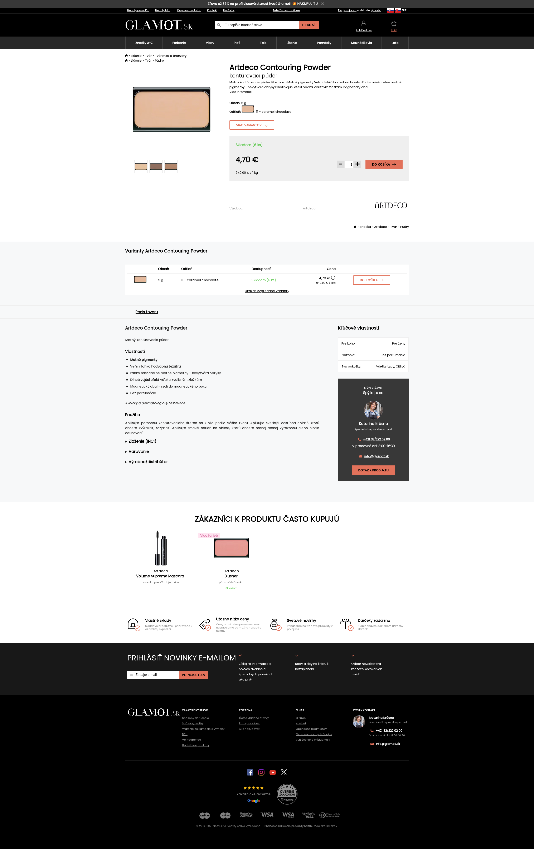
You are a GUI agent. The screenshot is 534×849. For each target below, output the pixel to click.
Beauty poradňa (138, 10)
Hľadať (309, 25)
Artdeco (309, 208)
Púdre (159, 60)
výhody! (376, 10)
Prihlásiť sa (193, 675)
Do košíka (381, 164)
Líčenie (136, 55)
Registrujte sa (347, 10)
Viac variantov (249, 125)
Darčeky (228, 10)
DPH (185, 734)
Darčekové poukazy (195, 745)
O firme (301, 718)
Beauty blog (163, 10)
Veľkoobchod (191, 740)
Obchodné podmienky (311, 729)
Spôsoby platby (192, 723)
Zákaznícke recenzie (254, 794)
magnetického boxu (190, 386)
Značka (365, 226)
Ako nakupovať (249, 729)
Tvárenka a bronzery (170, 55)
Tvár (148, 55)
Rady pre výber (249, 723)
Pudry (404, 226)
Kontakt (212, 10)
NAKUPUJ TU (307, 3)
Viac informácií (240, 92)
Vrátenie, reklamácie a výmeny (203, 729)
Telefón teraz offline (286, 10)
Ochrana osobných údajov (314, 734)
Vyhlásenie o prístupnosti (313, 740)
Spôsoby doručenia (195, 718)
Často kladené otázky (254, 718)
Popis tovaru (147, 311)
